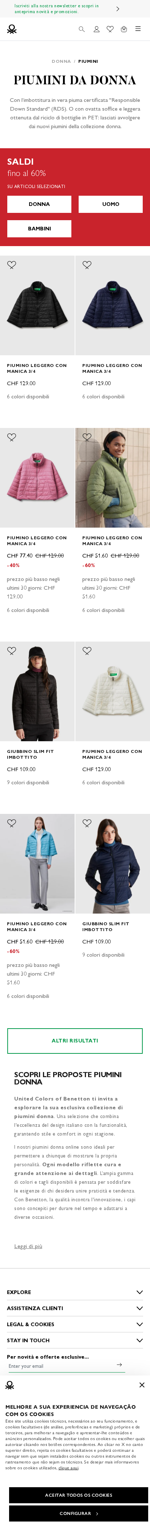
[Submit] (119, 1364)
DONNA (39, 204)
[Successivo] (118, 9)
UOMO (110, 204)
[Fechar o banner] (142, 1385)
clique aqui (69, 1467)
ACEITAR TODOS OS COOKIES (78, 1495)
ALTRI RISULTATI (75, 1041)
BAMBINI (39, 229)
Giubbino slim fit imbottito (30, 754)
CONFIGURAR (75, 1513)
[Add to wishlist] (11, 265)
